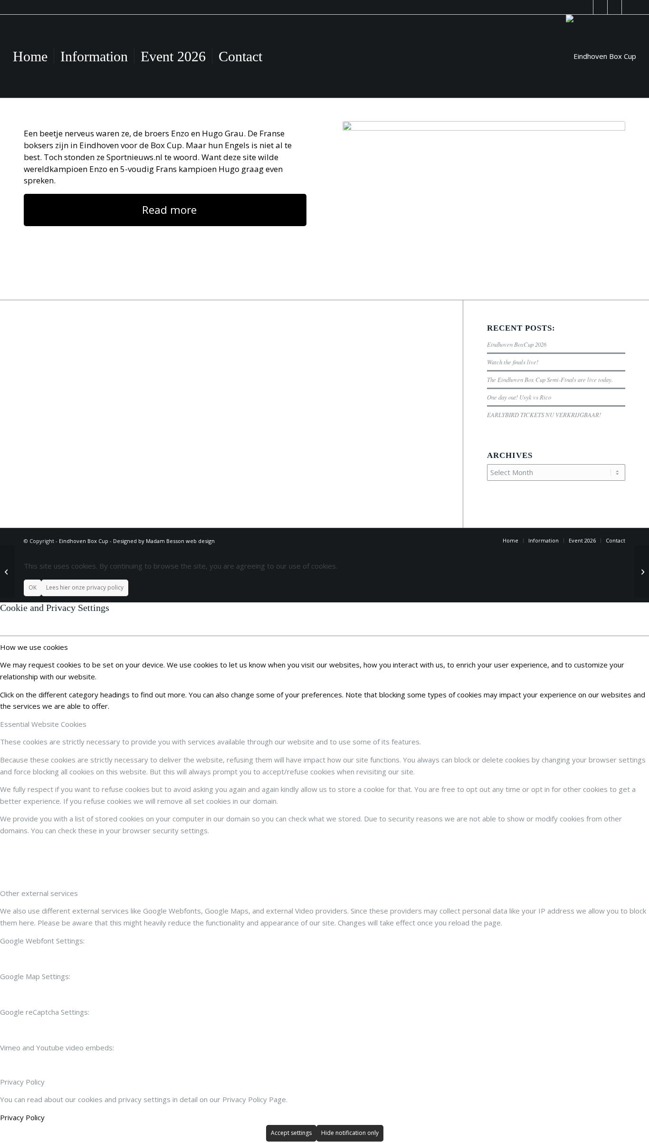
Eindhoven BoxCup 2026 (516, 344)
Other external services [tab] (39, 893)
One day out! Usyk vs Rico (519, 397)
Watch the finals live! (512, 362)
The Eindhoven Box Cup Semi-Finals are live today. (550, 379)
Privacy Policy (22, 1117)
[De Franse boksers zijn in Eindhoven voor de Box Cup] (484, 198)
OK (33, 587)
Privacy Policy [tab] (22, 1081)
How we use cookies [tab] (34, 647)
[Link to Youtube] (600, 7)
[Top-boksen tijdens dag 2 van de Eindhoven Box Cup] (7, 571)
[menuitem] (30, 56)
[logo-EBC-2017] (601, 56)
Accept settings (291, 1133)
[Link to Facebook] (586, 7)
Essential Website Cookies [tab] (43, 724)
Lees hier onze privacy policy (85, 587)
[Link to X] (614, 7)
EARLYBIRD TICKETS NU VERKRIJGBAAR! (544, 414)
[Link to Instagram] (629, 7)
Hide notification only (350, 1133)
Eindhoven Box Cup (83, 540)
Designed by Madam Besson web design (164, 540)
